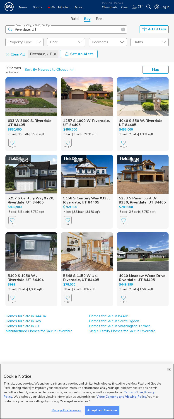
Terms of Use (133, 392)
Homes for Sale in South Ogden (114, 321)
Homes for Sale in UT (22, 326)
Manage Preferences (66, 410)
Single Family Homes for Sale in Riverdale (122, 331)
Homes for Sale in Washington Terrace (119, 326)
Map (155, 69)
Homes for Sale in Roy (23, 321)
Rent (100, 18)
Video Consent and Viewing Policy (121, 397)
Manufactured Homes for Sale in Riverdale (38, 331)
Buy (87, 18)
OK (169, 369)
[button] (10, 29)
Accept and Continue (102, 410)
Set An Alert (81, 53)
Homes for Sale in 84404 (25, 316)
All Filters (157, 29)
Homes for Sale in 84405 (109, 316)
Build (74, 18)
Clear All (18, 54)
